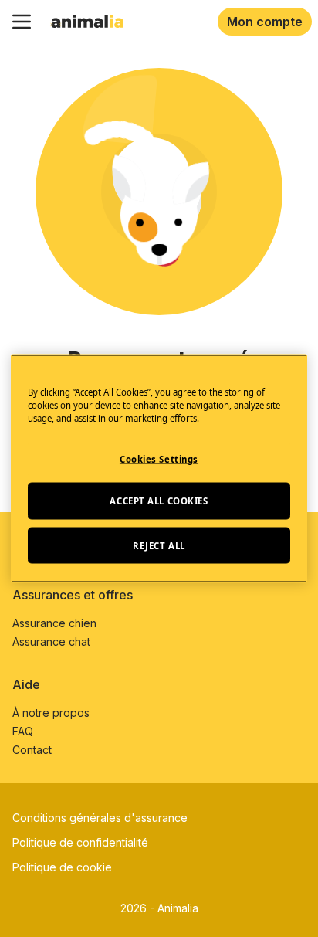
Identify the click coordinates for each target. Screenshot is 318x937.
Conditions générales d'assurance (100, 817)
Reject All (159, 545)
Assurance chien (54, 623)
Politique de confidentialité (80, 842)
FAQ (22, 731)
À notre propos (51, 712)
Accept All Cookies (159, 500)
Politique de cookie (62, 867)
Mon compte (265, 21)
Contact (32, 749)
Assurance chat (51, 641)
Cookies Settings (159, 458)
